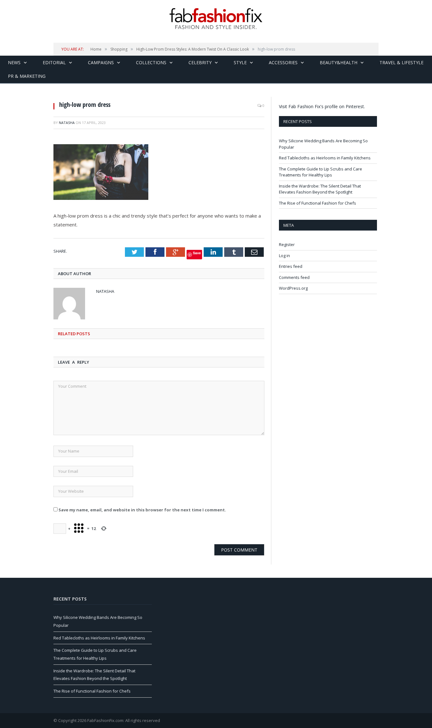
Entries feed (290, 266)
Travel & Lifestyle (401, 62)
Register (287, 244)
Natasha (67, 122)
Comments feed (294, 277)
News (14, 62)
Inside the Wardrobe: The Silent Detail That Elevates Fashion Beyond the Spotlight (320, 189)
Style (240, 62)
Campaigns (101, 62)
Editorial (54, 62)
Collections (151, 62)
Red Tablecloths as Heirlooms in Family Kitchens (325, 158)
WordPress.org (293, 288)
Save (197, 252)
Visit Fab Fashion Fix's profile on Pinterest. (322, 106)
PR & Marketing (27, 76)
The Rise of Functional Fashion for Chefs (317, 203)
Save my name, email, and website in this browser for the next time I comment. (142, 510)
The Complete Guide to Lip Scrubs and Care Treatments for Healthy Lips (320, 172)
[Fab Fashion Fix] (216, 18)
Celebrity (200, 62)
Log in (284, 255)
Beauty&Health (338, 62)
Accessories (283, 62)
